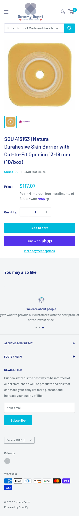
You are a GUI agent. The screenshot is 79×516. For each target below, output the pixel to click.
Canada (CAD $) (16, 440)
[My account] (63, 11)
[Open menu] (6, 12)
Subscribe (18, 420)
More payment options (39, 251)
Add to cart (39, 228)
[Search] (69, 28)
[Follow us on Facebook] (7, 461)
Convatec (11, 172)
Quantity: (10, 212)
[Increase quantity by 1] (46, 212)
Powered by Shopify (16, 507)
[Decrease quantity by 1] (24, 212)
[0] (71, 11)
